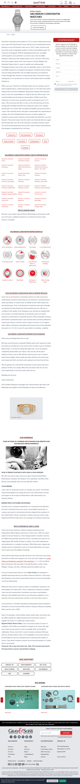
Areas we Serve (61, 757)
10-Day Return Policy (46, 749)
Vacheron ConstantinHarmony (40, 160)
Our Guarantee (26, 135)
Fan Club (10, 752)
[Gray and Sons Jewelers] (39, 2)
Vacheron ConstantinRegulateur (24, 199)
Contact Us (11, 135)
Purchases (39, 135)
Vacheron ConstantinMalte (7, 174)
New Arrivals (5, 6)
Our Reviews (11, 754)
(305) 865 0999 (61, 752)
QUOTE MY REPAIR (38, 27)
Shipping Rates (45, 754)
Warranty (43, 747)
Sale (60, 6)
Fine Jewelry (29, 6)
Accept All (62, 781)
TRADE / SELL (74, 6)
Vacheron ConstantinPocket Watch (40, 193)
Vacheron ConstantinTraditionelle (7, 205)
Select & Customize (52, 781)
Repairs (66, 6)
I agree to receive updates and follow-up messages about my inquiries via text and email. (67, 85)
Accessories (51, 6)
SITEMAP (29, 761)
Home (8, 34)
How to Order (8, 141)
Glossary (25, 147)
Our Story (22, 141)
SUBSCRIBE (66, 733)
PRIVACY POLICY (12, 761)
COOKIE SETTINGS (37, 761)
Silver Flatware (40, 6)
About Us (10, 747)
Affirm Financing (45, 752)
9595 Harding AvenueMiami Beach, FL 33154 (63, 747)
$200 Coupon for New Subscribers (59, 729)
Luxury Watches (17, 6)
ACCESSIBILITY (21, 761)
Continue (66, 89)
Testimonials (34, 141)
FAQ (45, 141)
